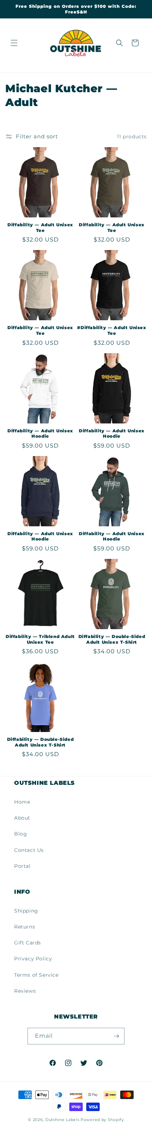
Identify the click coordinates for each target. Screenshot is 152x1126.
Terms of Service (36, 975)
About (22, 818)
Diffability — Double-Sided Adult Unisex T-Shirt (111, 639)
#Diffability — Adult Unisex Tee (111, 330)
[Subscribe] (116, 1036)
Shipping (26, 911)
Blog (20, 834)
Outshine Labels (62, 1119)
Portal (22, 866)
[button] (14, 43)
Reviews (25, 991)
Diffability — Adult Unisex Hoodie (40, 433)
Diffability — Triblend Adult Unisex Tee (40, 639)
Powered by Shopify (102, 1119)
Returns (24, 926)
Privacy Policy (33, 958)
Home (22, 802)
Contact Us (29, 850)
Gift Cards (27, 942)
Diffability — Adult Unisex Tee (40, 227)
